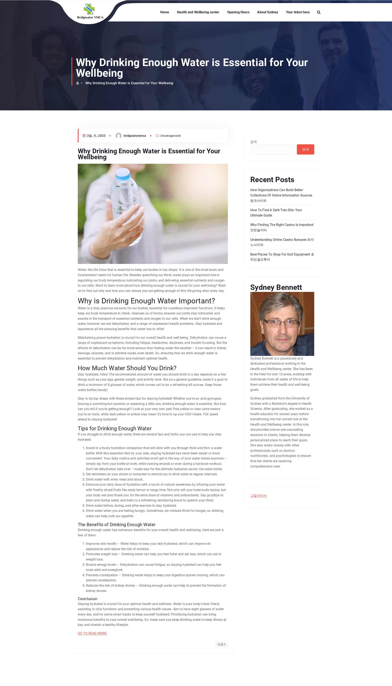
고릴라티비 (258, 496)
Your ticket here (298, 12)
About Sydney (267, 12)
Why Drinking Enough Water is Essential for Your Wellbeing (129, 83)
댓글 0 (221, 644)
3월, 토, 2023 (96, 136)
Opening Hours (238, 12)
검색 (253, 142)
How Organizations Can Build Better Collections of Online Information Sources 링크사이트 (281, 195)
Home (164, 12)
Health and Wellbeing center (198, 12)
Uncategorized (170, 136)
